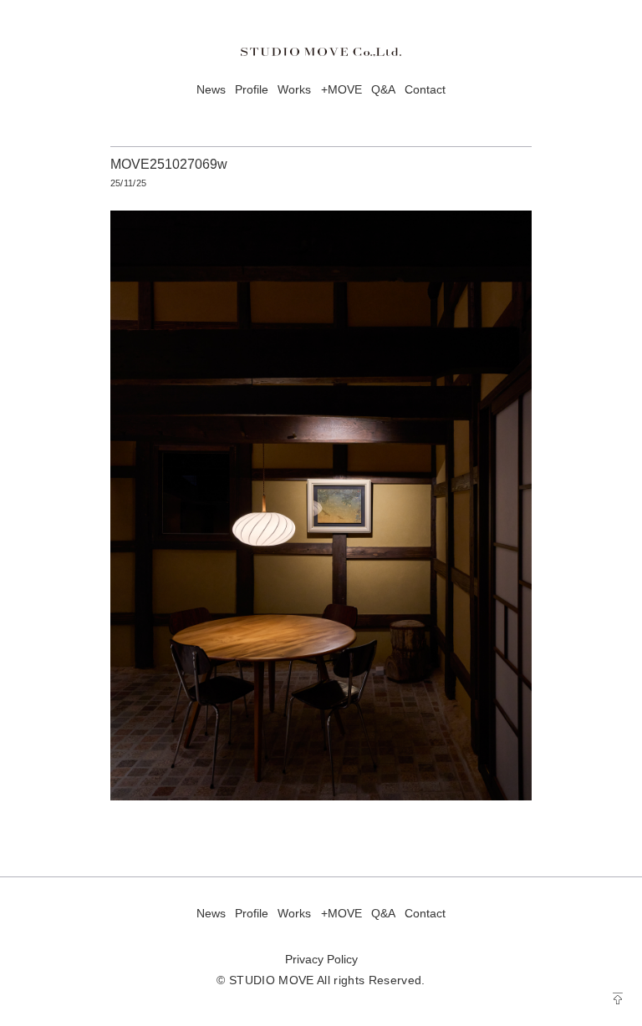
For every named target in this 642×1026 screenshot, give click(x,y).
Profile (251, 90)
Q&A (383, 90)
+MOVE (341, 90)
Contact (425, 90)
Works (294, 90)
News (211, 90)
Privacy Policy (321, 959)
